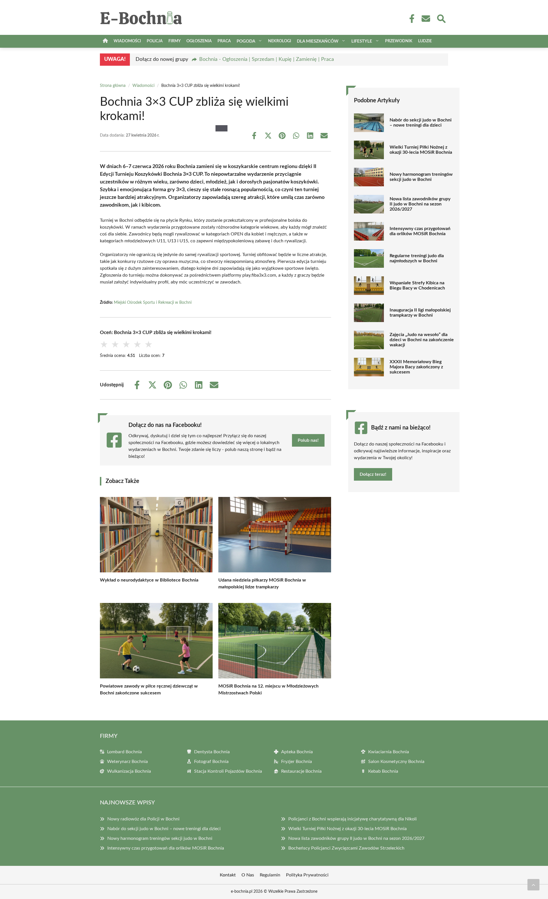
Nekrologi (279, 41)
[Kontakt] (425, 18)
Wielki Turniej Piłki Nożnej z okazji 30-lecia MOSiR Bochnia (421, 150)
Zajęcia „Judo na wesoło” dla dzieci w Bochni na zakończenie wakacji (422, 339)
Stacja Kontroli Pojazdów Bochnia (228, 771)
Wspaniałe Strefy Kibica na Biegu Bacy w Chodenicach (417, 285)
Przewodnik (398, 41)
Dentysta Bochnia (212, 752)
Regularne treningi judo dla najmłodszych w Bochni (417, 258)
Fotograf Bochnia (211, 761)
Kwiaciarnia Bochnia (388, 752)
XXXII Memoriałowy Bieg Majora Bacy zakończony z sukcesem (416, 366)
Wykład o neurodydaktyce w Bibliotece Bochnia (149, 580)
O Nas (247, 875)
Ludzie (425, 41)
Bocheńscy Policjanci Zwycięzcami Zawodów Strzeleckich (346, 848)
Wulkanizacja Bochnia (129, 771)
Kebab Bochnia (383, 771)
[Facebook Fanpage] (410, 18)
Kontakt (228, 875)
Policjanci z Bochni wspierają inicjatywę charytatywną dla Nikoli (352, 819)
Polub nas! (308, 440)
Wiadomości (127, 41)
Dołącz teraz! (373, 474)
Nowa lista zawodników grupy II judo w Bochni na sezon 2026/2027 (420, 204)
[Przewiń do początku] (533, 884)
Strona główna (113, 86)
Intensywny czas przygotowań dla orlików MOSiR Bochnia (420, 231)
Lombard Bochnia (124, 752)
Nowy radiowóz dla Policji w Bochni (143, 819)
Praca (224, 41)
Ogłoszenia (199, 41)
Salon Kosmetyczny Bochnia (396, 761)
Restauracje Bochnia (301, 771)
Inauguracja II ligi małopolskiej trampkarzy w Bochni (420, 312)
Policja (155, 41)
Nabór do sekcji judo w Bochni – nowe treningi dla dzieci (421, 122)
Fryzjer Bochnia (296, 761)
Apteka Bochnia (297, 752)
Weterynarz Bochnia (127, 761)
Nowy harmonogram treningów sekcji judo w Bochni (421, 177)
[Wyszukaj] (441, 18)
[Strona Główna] (105, 41)
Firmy (174, 41)
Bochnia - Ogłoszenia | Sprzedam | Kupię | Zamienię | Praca (266, 59)
